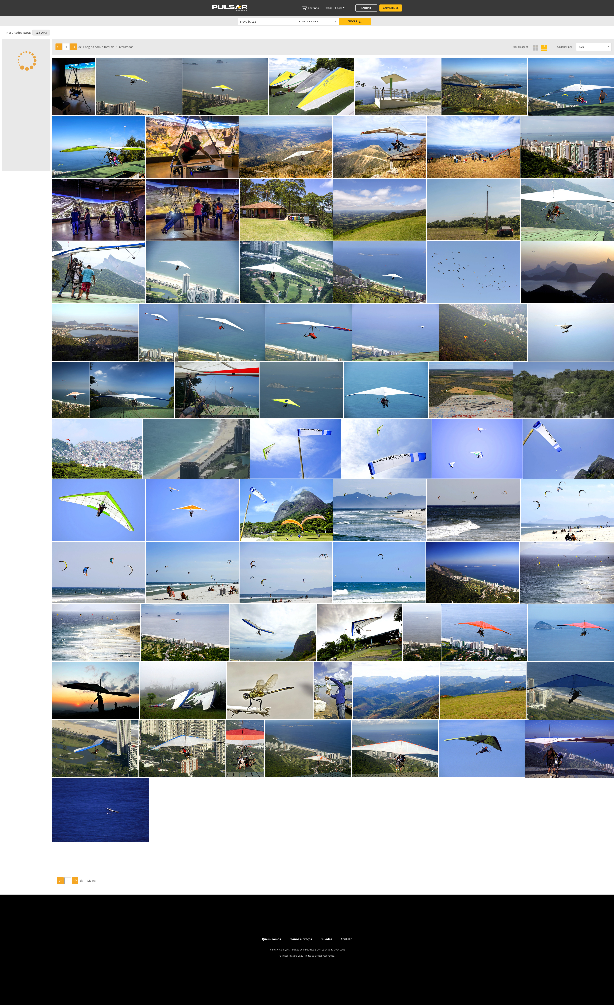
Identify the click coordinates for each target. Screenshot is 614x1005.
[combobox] (270, 21)
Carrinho (313, 8)
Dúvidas (326, 939)
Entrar (366, 7)
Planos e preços (301, 939)
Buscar (352, 21)
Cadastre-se (390, 7)
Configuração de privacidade (331, 949)
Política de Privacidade (303, 949)
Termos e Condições (279, 949)
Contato (346, 939)
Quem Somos (271, 939)
